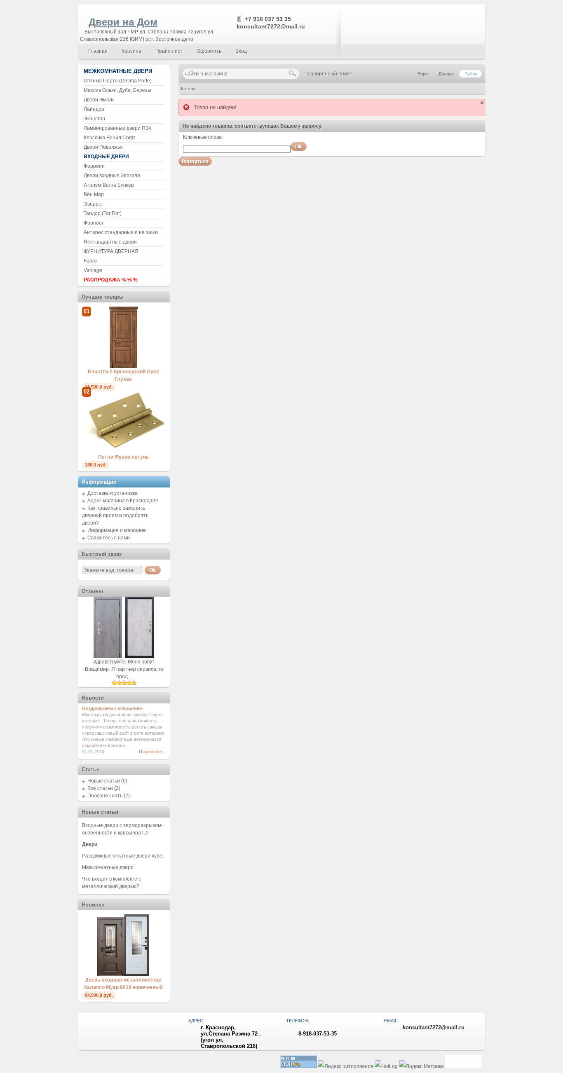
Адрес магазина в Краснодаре (122, 501)
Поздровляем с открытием (112, 708)
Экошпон (94, 119)
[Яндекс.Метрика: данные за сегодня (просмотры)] (421, 1066)
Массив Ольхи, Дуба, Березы (117, 90)
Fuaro (90, 261)
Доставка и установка (112, 493)
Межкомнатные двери (108, 867)
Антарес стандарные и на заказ (121, 232)
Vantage (93, 270)
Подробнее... (152, 751)
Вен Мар (94, 194)
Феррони (94, 166)
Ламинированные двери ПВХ (118, 128)
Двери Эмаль (99, 100)
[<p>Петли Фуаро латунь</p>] (123, 452)
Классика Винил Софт (110, 138)
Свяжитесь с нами (108, 538)
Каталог (189, 88)
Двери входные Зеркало (112, 175)
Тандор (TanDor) (103, 213)
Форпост (94, 223)
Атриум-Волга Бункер (109, 185)
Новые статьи (103, 781)
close (482, 102)
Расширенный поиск (327, 74)
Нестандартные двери (110, 242)
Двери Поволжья (103, 147)
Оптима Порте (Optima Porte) (118, 81)
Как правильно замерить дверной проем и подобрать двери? (115, 515)
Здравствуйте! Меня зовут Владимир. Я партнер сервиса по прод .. (124, 669)
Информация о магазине (116, 530)
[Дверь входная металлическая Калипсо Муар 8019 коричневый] (123, 974)
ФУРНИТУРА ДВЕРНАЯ (111, 251)
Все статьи (100, 788)
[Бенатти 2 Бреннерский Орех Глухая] (123, 366)
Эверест (93, 204)
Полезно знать (104, 796)
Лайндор (94, 109)
